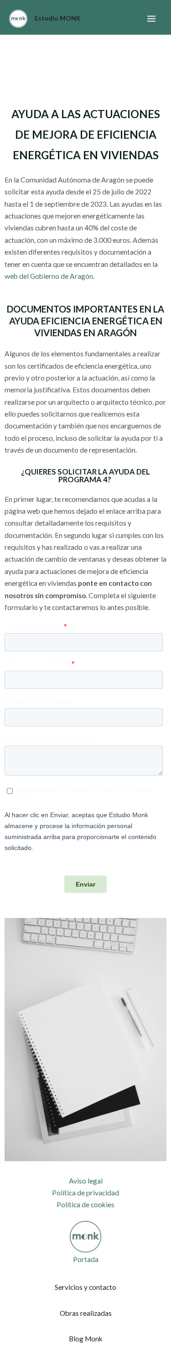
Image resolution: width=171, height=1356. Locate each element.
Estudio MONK (57, 18)
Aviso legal (86, 1181)
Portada (85, 1259)
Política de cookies (85, 1204)
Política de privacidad (85, 1193)
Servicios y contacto (85, 1287)
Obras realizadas (86, 1313)
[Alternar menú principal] (151, 18)
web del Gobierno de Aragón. (49, 276)
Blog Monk (86, 1339)
